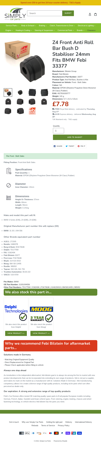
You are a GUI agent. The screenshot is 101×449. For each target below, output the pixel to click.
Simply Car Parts (45, 441)
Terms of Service (48, 425)
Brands (80, 30)
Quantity (56, 126)
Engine (9, 30)
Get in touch (14, 422)
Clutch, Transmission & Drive (62, 25)
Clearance (91, 30)
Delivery (68, 422)
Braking (42, 25)
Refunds (35, 425)
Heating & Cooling (23, 30)
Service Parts (11, 25)
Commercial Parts (65, 30)
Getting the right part (54, 422)
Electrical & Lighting (86, 25)
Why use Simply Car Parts (32, 422)
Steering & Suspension (44, 30)
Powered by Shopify (60, 441)
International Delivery (83, 422)
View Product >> (16, 333)
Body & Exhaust (28, 25)
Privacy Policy (63, 425)
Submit (68, 13)
